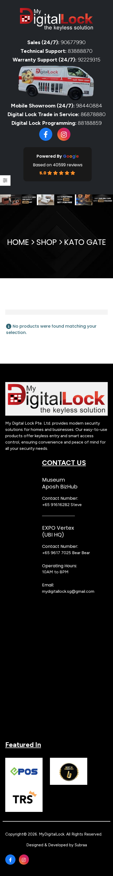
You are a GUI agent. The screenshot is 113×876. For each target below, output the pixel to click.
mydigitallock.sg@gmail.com (68, 591)
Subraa (81, 845)
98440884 (88, 105)
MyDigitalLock (51, 834)
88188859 (90, 123)
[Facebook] (45, 134)
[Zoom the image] (56, 385)
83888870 (80, 51)
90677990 (73, 42)
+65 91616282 (56, 504)
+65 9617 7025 (56, 552)
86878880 (93, 114)
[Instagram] (63, 134)
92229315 (89, 59)
